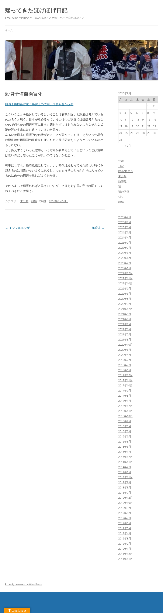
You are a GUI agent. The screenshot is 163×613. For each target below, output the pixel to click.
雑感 (34, 201)
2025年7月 (124, 222)
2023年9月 (124, 242)
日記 (121, 166)
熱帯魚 (122, 181)
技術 (121, 161)
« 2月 (128, 146)
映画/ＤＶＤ (125, 171)
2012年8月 (124, 513)
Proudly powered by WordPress (23, 584)
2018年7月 (124, 365)
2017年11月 (125, 380)
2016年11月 (125, 411)
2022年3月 (124, 304)
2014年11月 (125, 462)
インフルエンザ (17, 228)
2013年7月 (124, 492)
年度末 (98, 228)
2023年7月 (124, 248)
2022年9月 (124, 288)
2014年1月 (124, 472)
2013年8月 (124, 487)
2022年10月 (125, 283)
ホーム (9, 30)
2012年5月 (124, 528)
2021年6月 (124, 329)
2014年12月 (125, 457)
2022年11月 (125, 278)
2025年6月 (124, 227)
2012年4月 (124, 533)
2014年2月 (124, 467)
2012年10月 (125, 503)
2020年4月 (124, 355)
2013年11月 (125, 477)
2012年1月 (124, 549)
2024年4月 (124, 237)
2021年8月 (124, 319)
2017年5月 (124, 395)
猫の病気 (123, 191)
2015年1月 (124, 452)
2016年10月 (125, 416)
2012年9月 (124, 508)
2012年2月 (124, 543)
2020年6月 (124, 350)
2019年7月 (124, 360)
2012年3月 (124, 538)
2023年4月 (124, 258)
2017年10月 (125, 385)
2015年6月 (124, 446)
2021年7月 (124, 324)
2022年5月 (124, 299)
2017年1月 (124, 401)
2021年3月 (124, 339)
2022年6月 (124, 293)
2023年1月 (124, 268)
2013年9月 (124, 482)
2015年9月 (124, 436)
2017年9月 (124, 390)
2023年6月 (124, 253)
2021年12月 (125, 309)
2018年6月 (124, 370)
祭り (121, 197)
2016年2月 (124, 431)
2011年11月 (125, 559)
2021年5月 (124, 334)
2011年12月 (125, 554)
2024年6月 (124, 232)
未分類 (24, 201)
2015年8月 (124, 441)
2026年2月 (124, 217)
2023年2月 (124, 263)
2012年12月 (125, 497)
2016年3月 (124, 426)
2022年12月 (125, 273)
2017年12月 (125, 375)
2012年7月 (124, 518)
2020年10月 (125, 344)
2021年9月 (124, 314)
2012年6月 (124, 523)
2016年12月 (125, 406)
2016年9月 (124, 421)
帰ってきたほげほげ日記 (36, 10)
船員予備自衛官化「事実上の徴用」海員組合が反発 (39, 104)
